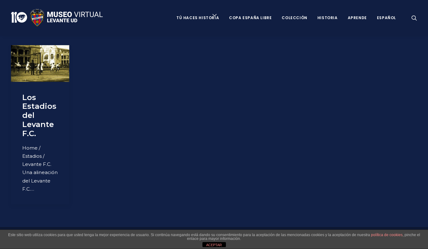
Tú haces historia (197, 17)
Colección (294, 17)
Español (386, 17)
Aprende (357, 17)
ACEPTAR (214, 245)
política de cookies (387, 235)
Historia (327, 17)
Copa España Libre (250, 17)
